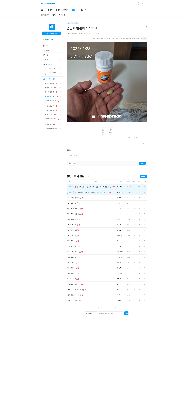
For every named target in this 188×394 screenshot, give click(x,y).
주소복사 (143, 38)
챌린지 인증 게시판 (59, 15)
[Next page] (125, 307)
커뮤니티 (83, 10)
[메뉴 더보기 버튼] (146, 27)
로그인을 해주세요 (52, 33)
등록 (142, 163)
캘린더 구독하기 (62, 10)
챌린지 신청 (45, 15)
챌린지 (74, 10)
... (122, 307)
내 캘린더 (49, 10)
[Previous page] (88, 307)
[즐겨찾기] (88, 176)
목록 (143, 143)
